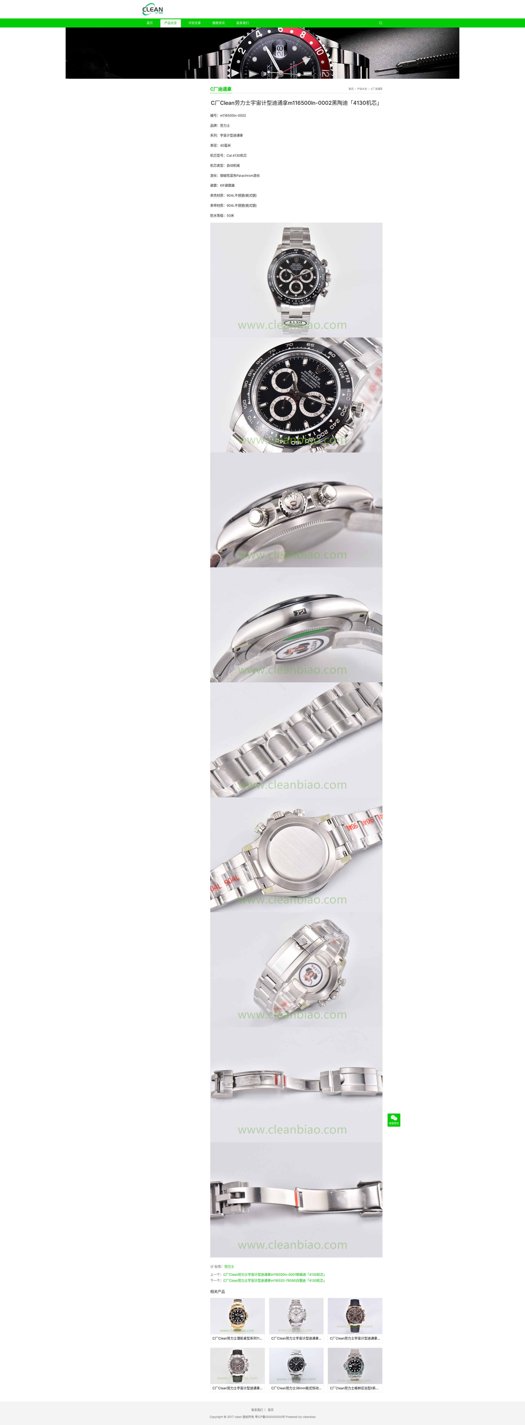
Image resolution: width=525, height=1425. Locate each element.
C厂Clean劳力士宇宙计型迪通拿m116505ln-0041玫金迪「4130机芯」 (355, 1338)
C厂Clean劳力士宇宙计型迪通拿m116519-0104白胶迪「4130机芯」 (237, 1388)
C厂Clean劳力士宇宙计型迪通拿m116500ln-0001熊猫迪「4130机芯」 (275, 1274)
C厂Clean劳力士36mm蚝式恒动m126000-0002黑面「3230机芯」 (296, 1388)
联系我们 (242, 23)
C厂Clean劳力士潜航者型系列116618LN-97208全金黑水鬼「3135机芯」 (237, 1338)
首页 (150, 23)
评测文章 (194, 23)
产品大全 (170, 23)
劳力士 (229, 1266)
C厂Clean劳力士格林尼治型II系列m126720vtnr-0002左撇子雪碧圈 (355, 1388)
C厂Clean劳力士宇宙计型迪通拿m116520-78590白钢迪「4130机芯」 (274, 1280)
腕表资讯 (218, 23)
